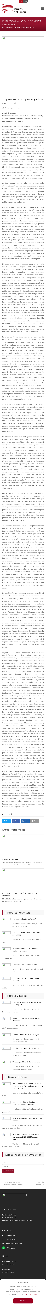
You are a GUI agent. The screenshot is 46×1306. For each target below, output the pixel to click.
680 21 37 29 (11, 1239)
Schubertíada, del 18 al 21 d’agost (26, 1035)
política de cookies (30, 1294)
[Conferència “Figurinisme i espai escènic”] (6, 981)
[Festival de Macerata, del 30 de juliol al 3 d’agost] (6, 1005)
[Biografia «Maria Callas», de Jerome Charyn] (6, 1121)
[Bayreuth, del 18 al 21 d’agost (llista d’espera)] (6, 1021)
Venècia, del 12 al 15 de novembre (26, 1062)
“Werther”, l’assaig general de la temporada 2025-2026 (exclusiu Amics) (26, 1136)
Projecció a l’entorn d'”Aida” (24, 919)
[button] (42, 8)
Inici (3, 27)
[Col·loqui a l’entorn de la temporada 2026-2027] (6, 935)
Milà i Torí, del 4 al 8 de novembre (26, 1048)
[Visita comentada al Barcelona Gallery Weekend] (6, 951)
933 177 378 (10, 1236)
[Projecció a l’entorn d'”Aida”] (6, 922)
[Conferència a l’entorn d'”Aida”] (6, 967)
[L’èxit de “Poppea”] (23, 845)
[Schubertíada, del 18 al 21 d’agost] (6, 1037)
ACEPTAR (23, 1301)
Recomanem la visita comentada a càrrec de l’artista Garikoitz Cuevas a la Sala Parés (28, 1086)
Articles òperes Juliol (12, 108)
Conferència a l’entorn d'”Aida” (25, 965)
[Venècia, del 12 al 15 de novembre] (6, 1065)
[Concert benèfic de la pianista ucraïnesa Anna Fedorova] (6, 1105)
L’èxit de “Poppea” (10, 859)
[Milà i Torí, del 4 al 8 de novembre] (6, 1051)
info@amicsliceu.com (14, 1244)
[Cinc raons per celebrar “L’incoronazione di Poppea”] (23, 879)
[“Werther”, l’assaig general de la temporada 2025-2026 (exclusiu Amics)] (6, 1137)
